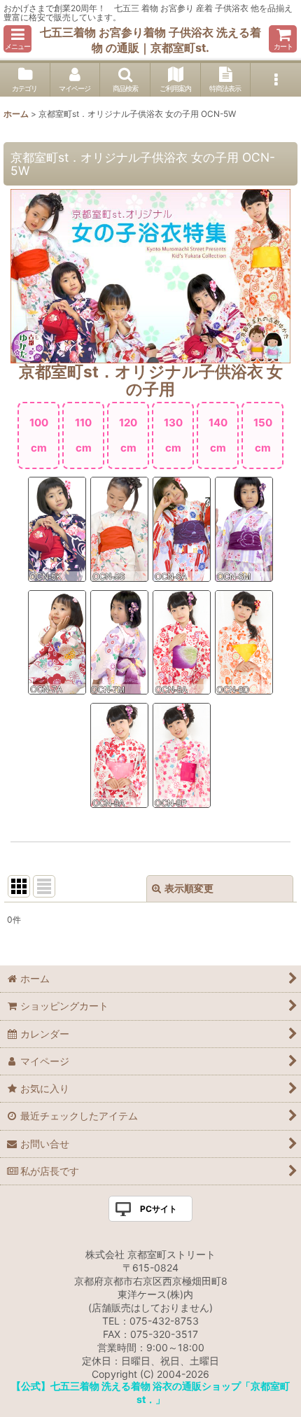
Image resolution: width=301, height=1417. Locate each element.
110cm (83, 435)
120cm (128, 435)
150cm (262, 435)
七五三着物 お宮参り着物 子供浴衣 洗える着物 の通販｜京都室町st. (150, 40)
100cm (38, 435)
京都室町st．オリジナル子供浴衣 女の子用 (151, 380)
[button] (17, 39)
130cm (173, 435)
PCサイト (158, 1208)
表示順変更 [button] (189, 888)
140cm (218, 435)
